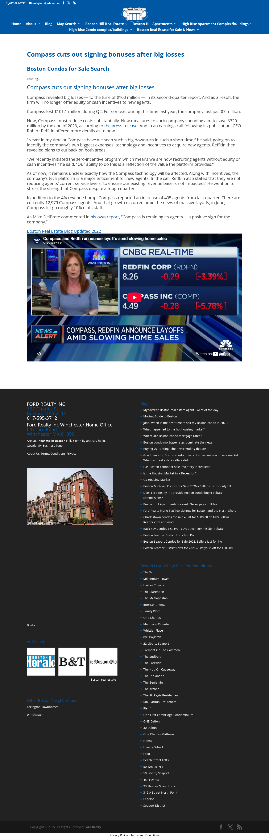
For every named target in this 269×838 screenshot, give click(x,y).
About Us (33, 454)
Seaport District (154, 805)
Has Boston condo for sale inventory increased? (176, 467)
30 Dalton (150, 728)
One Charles (152, 618)
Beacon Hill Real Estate (104, 24)
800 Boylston (152, 637)
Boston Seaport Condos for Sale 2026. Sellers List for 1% (182, 541)
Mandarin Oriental (156, 624)
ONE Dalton (151, 721)
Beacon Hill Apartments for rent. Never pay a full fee (180, 504)
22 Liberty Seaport (156, 643)
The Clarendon (153, 592)
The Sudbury (152, 657)
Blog (48, 24)
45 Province (151, 780)
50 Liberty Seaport (156, 773)
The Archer (151, 689)
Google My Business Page (45, 446)
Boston (32, 625)
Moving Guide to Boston (160, 416)
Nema (147, 741)
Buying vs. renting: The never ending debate (174, 449)
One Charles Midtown (158, 734)
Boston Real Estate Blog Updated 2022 (64, 231)
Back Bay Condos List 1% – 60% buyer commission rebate (183, 529)
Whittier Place (153, 630)
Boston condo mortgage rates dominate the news (178, 442)
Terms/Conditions (53, 454)
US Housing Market (156, 480)
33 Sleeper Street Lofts (159, 786)
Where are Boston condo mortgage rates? (172, 436)
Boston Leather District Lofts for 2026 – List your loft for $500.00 (188, 548)
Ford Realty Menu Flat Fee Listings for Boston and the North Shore (189, 511)
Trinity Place (152, 611)
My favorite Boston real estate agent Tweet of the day (180, 410)
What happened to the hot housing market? (174, 429)
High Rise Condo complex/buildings (98, 30)
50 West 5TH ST (154, 767)
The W (148, 572)
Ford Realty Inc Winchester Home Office (69, 424)
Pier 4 (147, 708)
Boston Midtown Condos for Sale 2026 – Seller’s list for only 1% (187, 486)
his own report (105, 217)
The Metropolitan (155, 598)
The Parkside (152, 663)
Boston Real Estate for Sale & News (166, 30)
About (31, 24)
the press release (120, 126)
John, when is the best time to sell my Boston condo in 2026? (185, 423)
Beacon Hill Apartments (153, 24)
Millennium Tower (156, 579)
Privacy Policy (118, 835)
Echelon (148, 799)
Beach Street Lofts (156, 760)
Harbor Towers (153, 585)
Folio (146, 754)
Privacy (71, 454)
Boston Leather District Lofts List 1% (168, 535)
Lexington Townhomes (43, 707)
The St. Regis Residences (160, 695)
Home (16, 24)
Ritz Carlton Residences (160, 702)
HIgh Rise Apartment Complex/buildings (215, 24)
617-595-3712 (17, 3)
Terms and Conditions (145, 835)
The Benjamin (153, 682)
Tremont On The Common (161, 650)
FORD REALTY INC (46, 404)
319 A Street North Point (160, 792)
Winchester (35, 715)
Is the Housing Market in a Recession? (169, 473)
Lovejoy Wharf (153, 747)
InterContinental (154, 605)
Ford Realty (92, 827)
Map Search (66, 24)
